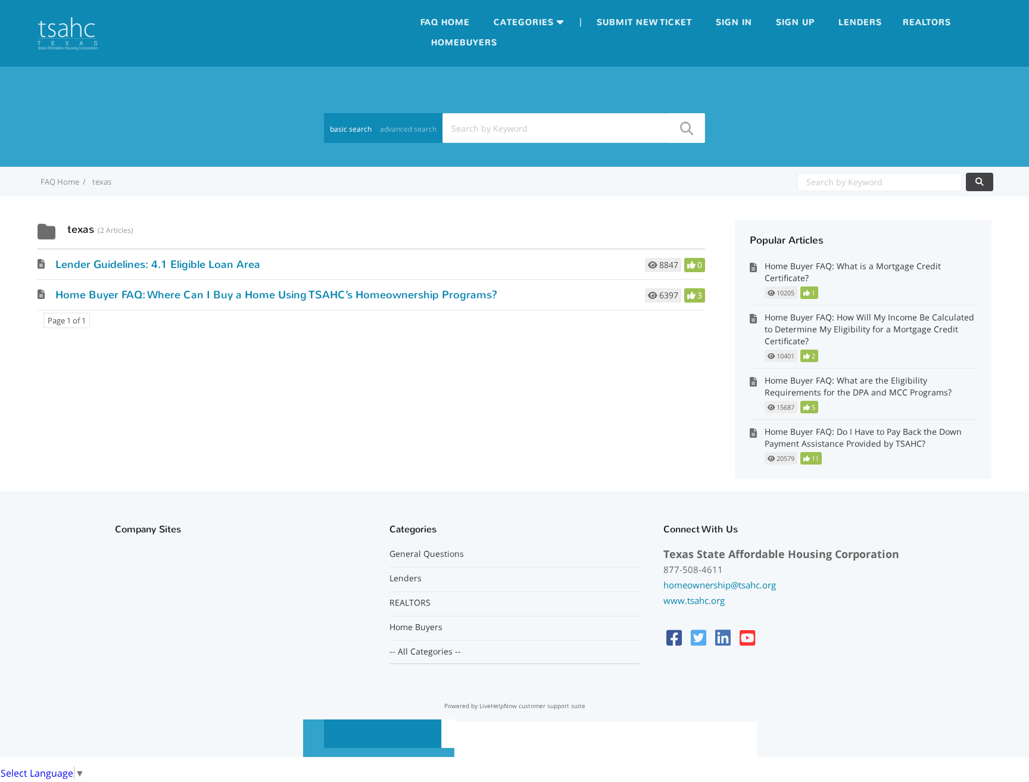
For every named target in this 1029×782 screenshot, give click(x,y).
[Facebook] (674, 637)
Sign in (734, 22)
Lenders (860, 22)
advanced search (408, 129)
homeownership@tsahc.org (719, 585)
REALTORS (410, 602)
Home (455, 22)
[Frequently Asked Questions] (68, 32)
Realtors (927, 22)
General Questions (426, 554)
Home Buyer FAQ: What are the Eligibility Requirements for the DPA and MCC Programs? (858, 386)
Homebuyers (464, 42)
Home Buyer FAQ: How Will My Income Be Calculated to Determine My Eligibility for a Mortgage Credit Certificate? (869, 329)
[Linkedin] (723, 637)
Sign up (795, 22)
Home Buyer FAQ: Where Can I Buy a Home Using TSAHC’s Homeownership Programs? (276, 295)
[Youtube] (747, 637)
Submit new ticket (644, 22)
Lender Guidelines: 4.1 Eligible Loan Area (157, 264)
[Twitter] (698, 637)
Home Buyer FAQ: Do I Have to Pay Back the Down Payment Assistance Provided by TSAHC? (863, 437)
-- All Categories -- (425, 651)
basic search (351, 129)
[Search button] (686, 128)
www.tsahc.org (694, 600)
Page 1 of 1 (67, 320)
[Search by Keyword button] (979, 182)
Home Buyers (415, 627)
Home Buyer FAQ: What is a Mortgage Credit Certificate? (853, 271)
